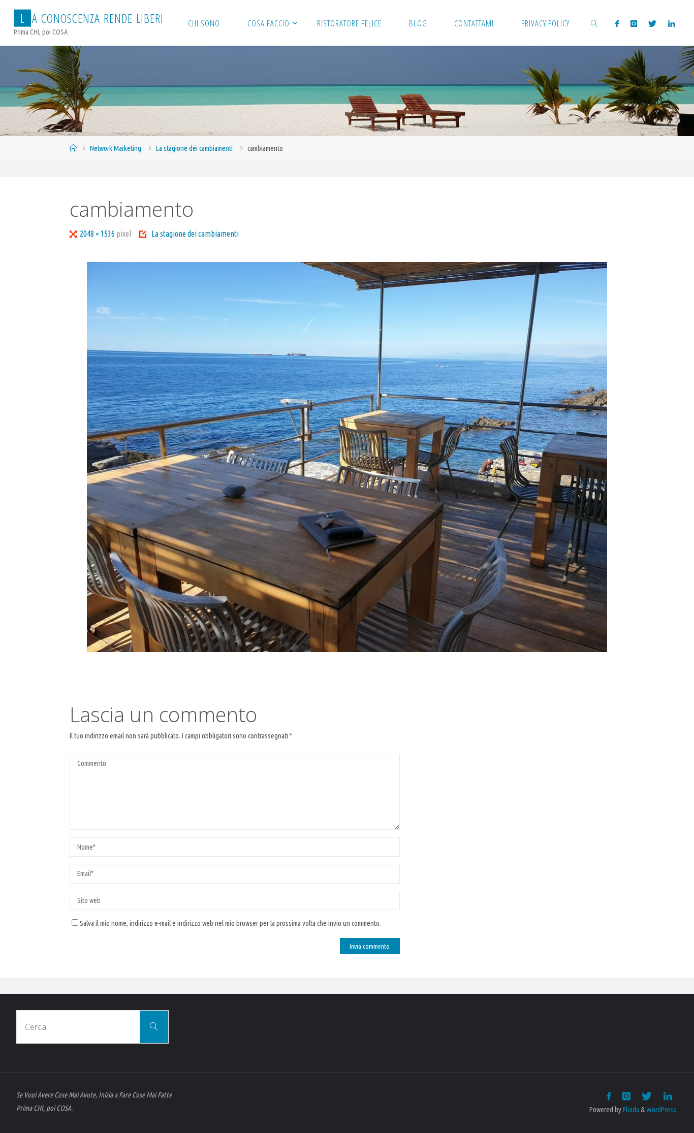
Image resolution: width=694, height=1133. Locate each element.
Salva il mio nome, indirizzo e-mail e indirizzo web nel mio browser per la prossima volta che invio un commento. (230, 923)
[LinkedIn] (671, 23)
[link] (594, 23)
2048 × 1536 (98, 233)
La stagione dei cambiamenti (194, 148)
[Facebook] (617, 23)
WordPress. (662, 1110)
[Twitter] (652, 23)
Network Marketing (115, 148)
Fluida (630, 1110)
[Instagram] (634, 23)
